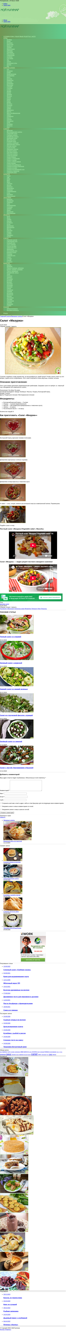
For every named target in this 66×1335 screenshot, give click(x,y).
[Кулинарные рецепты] (10, 17)
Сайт (1, 800)
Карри (9, 99)
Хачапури (10, 290)
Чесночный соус (12, 251)
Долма (9, 91)
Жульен (9, 96)
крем (38, 1052)
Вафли (9, 265)
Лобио (9, 108)
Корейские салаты (13, 136)
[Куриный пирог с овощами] (14, 1270)
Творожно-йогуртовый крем (12, 928)
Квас (8, 180)
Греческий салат (12, 133)
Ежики (9, 93)
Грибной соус (11, 255)
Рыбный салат (11, 141)
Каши (8, 100)
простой (25, 1054)
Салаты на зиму (12, 168)
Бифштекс (10, 80)
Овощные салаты (12, 149)
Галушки (9, 86)
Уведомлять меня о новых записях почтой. (15, 809)
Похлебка (10, 52)
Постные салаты (12, 152)
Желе (8, 218)
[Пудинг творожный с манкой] (12, 1095)
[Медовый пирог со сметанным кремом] (14, 1153)
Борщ (8, 41)
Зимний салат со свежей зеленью (14, 689)
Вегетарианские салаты (14, 132)
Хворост (9, 277)
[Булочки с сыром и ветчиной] (12, 1251)
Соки (8, 193)
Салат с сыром (11, 160)
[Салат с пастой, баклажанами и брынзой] (17, 764)
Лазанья (9, 105)
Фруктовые (10, 188)
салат (7, 604)
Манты (9, 111)
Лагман (9, 47)
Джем (8, 210)
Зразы (9, 97)
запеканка (17, 1052)
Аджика (9, 208)
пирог (8, 1054)
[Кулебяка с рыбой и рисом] (12, 893)
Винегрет (10, 130)
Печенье (9, 276)
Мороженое (10, 227)
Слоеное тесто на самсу (11, 911)
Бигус (8, 77)
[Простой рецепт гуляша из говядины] (16, 1114)
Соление (10, 207)
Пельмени (10, 121)
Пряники (9, 287)
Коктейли (10, 194)
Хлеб (8, 274)
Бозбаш (9, 39)
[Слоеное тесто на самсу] (12, 910)
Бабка (9, 72)
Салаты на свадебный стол (15, 169)
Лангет (9, 107)
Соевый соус (11, 243)
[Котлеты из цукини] (14, 1212)
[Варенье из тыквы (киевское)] (14, 1290)
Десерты (6, 215)
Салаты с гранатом (13, 171)
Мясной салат (11, 140)
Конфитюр (10, 201)
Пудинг (9, 232)
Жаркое (9, 94)
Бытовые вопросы (13, 310)
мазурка (2, 604)
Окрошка (10, 50)
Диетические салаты (13, 144)
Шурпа (9, 64)
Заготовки (7, 197)
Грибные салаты (12, 135)
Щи (8, 66)
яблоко (54, 1054)
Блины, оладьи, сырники (15, 269)
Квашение (10, 211)
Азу (8, 69)
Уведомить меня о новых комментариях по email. (18, 806)
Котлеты (9, 104)
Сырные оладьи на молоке (12, 862)
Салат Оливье (11, 157)
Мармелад (10, 226)
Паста (9, 118)
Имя (2, 793)
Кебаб (9, 102)
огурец (60, 1051)
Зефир (9, 219)
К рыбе (9, 260)
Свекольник (10, 55)
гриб (8, 1052)
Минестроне (11, 49)
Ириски (9, 221)
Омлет (9, 114)
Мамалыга (10, 110)
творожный (43, 1054)
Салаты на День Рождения (15, 166)
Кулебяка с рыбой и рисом (11, 895)
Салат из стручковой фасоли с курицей (16, 715)
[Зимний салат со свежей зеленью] (17, 686)
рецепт (29, 1054)
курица (47, 1052)
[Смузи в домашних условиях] (14, 1231)
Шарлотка (10, 294)
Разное (6, 307)
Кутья (8, 224)
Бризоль (9, 82)
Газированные (11, 191)
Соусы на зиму (11, 246)
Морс (8, 182)
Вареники (10, 85)
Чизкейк (9, 291)
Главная (2, 316)
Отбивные (10, 116)
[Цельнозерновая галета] (12, 877)
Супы (5, 38)
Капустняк (10, 44)
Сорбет (9, 233)
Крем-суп (10, 46)
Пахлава (9, 283)
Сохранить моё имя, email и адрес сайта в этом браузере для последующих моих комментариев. (33, 803)
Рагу (8, 127)
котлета (34, 1052)
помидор (21, 1054)
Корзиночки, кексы (13, 272)
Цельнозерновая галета (11, 878)
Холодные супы (12, 63)
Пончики (9, 299)
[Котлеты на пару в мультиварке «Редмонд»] (14, 1192)
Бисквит (9, 282)
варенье (4, 1052)
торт (50, 1054)
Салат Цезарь (11, 163)
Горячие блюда (9, 68)
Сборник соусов (12, 240)
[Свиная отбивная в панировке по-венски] (14, 1075)
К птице (9, 258)
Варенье (9, 199)
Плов (8, 122)
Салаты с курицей (12, 143)
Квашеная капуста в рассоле (12, 841)
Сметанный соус (12, 241)
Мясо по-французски (13, 113)
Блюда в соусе (11, 252)
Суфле (9, 305)
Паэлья (9, 119)
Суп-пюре (10, 58)
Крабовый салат (12, 138)
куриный (42, 1052)
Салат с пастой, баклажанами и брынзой (16, 768)
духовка (12, 1052)
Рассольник (10, 53)
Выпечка (6, 263)
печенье (3, 1054)
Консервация (11, 213)
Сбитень (9, 183)
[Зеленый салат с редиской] (17, 659)
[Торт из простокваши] (14, 1173)
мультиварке (52, 1052)
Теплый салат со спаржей (10, 637)
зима (21, 1052)
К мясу (9, 257)
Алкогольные (11, 196)
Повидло (10, 202)
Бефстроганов (11, 74)
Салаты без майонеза (14, 165)
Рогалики (10, 279)
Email (2, 796)
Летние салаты (11, 146)
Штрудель (10, 293)
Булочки (9, 280)
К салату (9, 261)
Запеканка (10, 297)
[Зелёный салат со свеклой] (17, 738)
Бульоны (10, 43)
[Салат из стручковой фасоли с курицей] (17, 712)
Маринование (11, 205)
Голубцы (9, 88)
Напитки (6, 174)
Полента (9, 125)
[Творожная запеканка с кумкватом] (17, 1134)
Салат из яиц (11, 147)
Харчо (9, 61)
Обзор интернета (12, 308)
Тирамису (10, 235)
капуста (26, 1052)
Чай (8, 177)
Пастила (9, 230)
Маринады (10, 249)
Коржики (9, 266)
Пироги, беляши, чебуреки (15, 268)
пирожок (14, 1054)
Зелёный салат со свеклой (11, 741)
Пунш (8, 175)
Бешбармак (10, 75)
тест (47, 1054)
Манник (9, 296)
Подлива (10, 124)
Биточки (9, 79)
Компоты (10, 186)
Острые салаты (12, 150)
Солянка (9, 57)
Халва (9, 236)
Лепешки (10, 285)
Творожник (10, 301)
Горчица (9, 254)
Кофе (8, 179)
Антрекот (10, 71)
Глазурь (9, 302)
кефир (30, 1051)
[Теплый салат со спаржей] (17, 633)
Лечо (8, 204)
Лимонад (10, 190)
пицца (17, 1054)
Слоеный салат (12, 172)
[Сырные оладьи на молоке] (12, 860)
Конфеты (10, 222)
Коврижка (10, 304)
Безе (8, 216)
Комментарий (5, 790)
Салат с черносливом (14, 161)
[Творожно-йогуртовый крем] (12, 926)
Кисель (9, 185)
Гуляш (9, 89)
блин (1, 1051)
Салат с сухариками (13, 158)
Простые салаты (12, 154)
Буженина (10, 83)
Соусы (5, 238)
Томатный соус (11, 247)
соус (39, 1054)
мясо (58, 1051)
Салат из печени (12, 155)
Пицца (9, 288)
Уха (8, 60)
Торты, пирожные (12, 271)
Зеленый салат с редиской (11, 663)
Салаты (6, 129)
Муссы (9, 229)
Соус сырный (11, 244)
